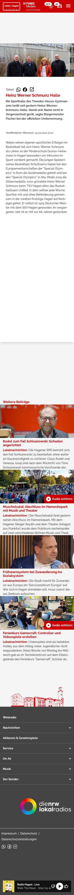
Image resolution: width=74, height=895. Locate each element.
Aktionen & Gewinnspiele (20, 738)
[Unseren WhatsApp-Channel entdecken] (3, 846)
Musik (7, 769)
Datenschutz (28, 833)
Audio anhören (59, 499)
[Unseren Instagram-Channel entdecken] (15, 846)
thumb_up (66, 886)
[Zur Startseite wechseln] (11, 6)
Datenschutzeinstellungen (19, 839)
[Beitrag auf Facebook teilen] (25, 89)
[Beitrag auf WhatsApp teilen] (18, 89)
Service (8, 748)
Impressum (9, 833)
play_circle (59, 886)
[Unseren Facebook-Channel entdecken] (9, 846)
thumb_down (53, 886)
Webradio (9, 717)
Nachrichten (11, 727)
